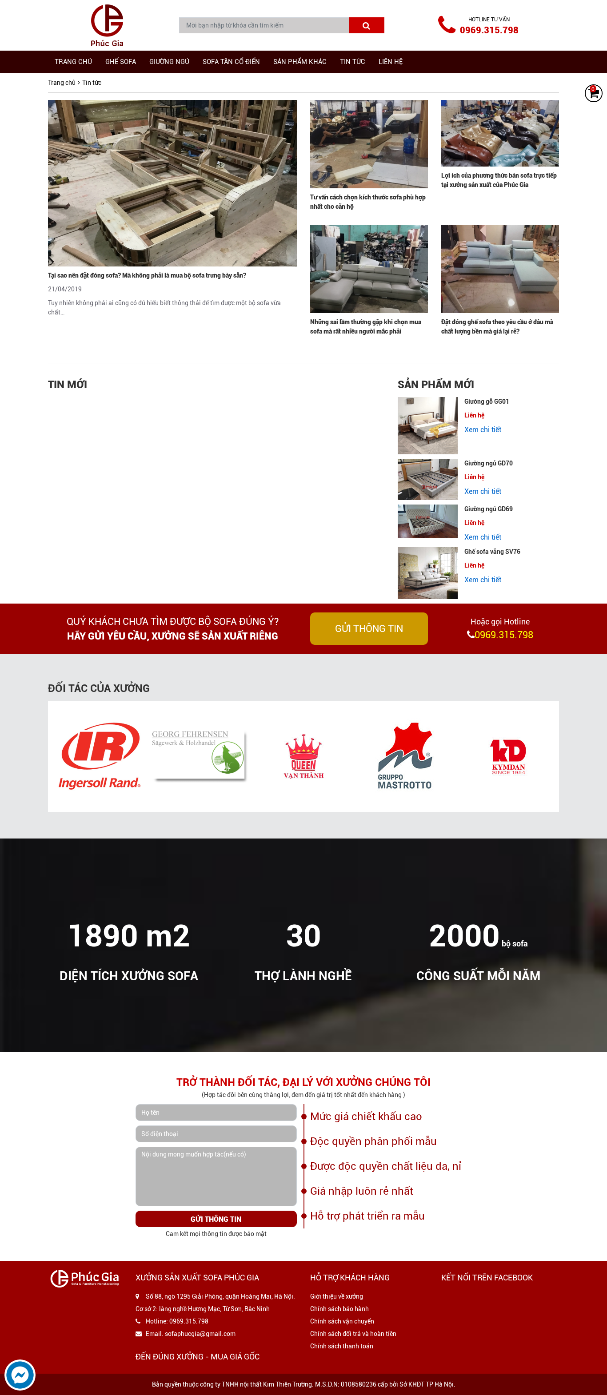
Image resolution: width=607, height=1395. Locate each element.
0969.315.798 (489, 30)
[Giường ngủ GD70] (428, 479)
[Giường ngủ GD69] (428, 521)
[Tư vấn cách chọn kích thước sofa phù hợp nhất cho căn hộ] (369, 144)
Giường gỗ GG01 (486, 401)
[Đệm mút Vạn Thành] (303, 756)
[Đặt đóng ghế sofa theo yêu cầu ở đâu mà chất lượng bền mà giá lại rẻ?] (500, 269)
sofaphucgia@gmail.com (200, 1333)
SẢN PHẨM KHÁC (300, 62)
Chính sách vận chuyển (342, 1321)
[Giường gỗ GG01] (428, 426)
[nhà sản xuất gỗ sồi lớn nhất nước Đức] (201, 756)
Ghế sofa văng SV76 (492, 551)
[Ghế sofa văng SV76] (428, 573)
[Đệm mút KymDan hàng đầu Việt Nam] (508, 756)
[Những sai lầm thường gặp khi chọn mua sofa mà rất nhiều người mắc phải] (369, 269)
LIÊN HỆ (391, 62)
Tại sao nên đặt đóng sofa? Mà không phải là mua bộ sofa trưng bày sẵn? (147, 275)
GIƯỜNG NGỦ (169, 62)
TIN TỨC (352, 62)
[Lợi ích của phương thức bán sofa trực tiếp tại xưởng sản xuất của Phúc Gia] (500, 133)
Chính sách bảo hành (339, 1308)
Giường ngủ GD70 (488, 463)
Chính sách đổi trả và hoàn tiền (353, 1333)
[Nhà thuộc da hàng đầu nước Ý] (406, 756)
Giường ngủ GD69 (488, 509)
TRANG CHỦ (73, 62)
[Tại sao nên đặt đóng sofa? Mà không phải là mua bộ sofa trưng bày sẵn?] (172, 183)
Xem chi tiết (482, 429)
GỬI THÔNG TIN (369, 628)
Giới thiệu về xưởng (336, 1296)
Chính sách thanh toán (341, 1346)
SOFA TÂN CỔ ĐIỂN (231, 62)
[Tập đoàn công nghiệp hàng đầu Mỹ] (99, 756)
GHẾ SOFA (120, 62)
